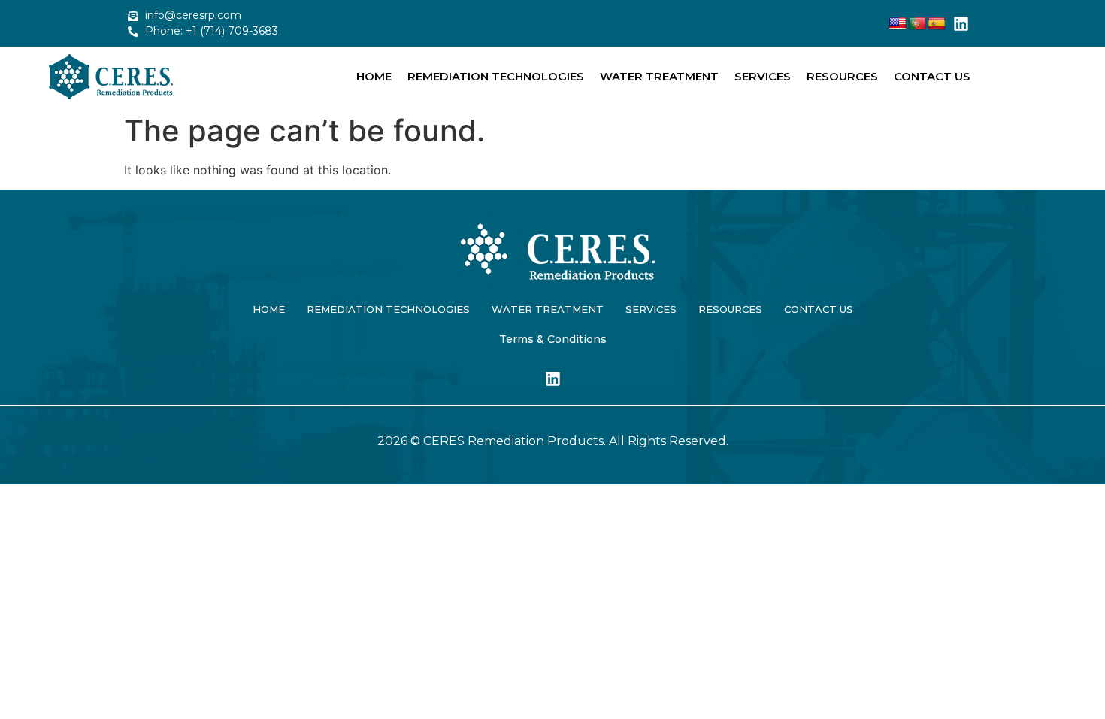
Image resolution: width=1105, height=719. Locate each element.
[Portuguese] (917, 24)
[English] (898, 24)
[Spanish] (937, 24)
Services (762, 76)
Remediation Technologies (495, 76)
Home (374, 76)
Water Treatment (659, 76)
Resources (842, 76)
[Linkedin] (961, 23)
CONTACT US (932, 76)
